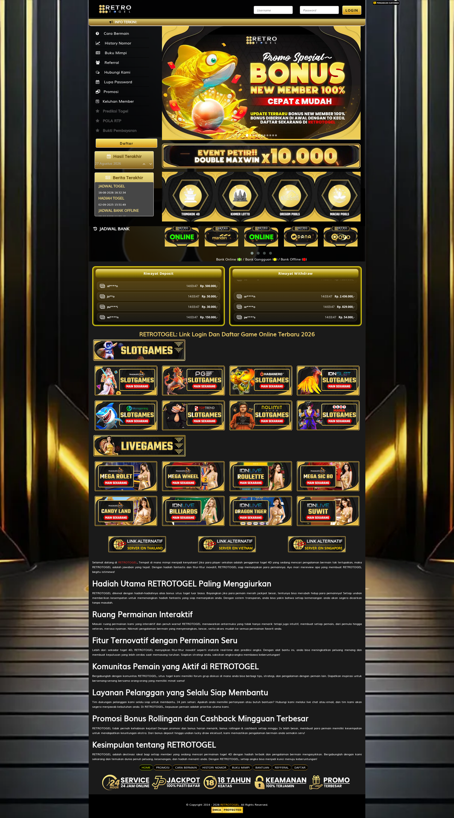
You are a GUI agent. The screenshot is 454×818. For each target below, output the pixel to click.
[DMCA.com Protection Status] (227, 809)
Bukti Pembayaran (119, 130)
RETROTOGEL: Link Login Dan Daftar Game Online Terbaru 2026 (227, 334)
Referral (110, 62)
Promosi (110, 91)
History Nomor (116, 43)
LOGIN (351, 10)
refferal (282, 767)
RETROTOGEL (127, 562)
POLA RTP (111, 120)
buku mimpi (241, 767)
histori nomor (214, 767)
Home (146, 767)
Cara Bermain (115, 33)
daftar (300, 767)
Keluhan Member (117, 101)
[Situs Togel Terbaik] (261, 153)
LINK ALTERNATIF (145, 544)
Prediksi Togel (115, 111)
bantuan (262, 767)
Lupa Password (117, 81)
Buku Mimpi (114, 52)
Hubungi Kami (116, 72)
